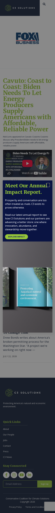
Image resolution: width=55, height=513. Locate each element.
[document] (27, 256)
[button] (48, 185)
